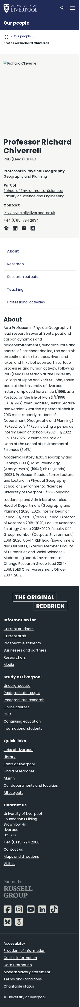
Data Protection (18, 964)
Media (9, 664)
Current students (19, 628)
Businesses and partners (25, 650)
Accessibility (14, 943)
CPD (7, 714)
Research (15, 264)
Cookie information (20, 957)
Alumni (9, 778)
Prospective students (22, 643)
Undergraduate (17, 685)
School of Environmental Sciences (33, 190)
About (13, 251)
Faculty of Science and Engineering (34, 196)
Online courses (16, 707)
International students (23, 728)
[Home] (30, 8)
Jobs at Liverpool (18, 749)
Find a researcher (19, 771)
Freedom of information (24, 950)
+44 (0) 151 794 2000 (22, 842)
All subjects (13, 792)
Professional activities (26, 302)
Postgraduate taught (22, 692)
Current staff (15, 636)
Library (10, 756)
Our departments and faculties (31, 785)
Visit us (9, 863)
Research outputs (22, 276)
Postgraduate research (24, 699)
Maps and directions (21, 856)
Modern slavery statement (27, 972)
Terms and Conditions (23, 979)
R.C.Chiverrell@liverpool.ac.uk (29, 212)
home (6, 36)
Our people (16, 23)
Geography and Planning (25, 176)
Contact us (13, 849)
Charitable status (19, 986)
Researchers (15, 657)
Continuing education (22, 721)
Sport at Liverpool (19, 764)
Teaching (15, 289)
